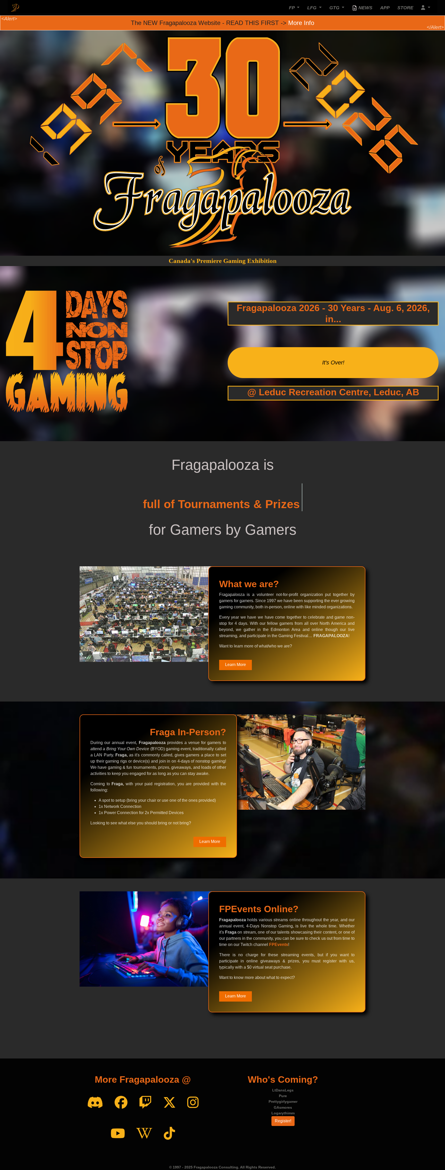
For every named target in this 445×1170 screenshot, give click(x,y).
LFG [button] (312, 7)
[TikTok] (169, 1133)
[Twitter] (169, 1102)
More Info (301, 22)
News (364, 7)
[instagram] (193, 1102)
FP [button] (292, 7)
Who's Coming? (283, 1079)
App (385, 7)
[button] (425, 7)
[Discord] (95, 1102)
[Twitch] (145, 1102)
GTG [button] (335, 7)
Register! (283, 1121)
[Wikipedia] (144, 1133)
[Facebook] (121, 1102)
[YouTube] (117, 1133)
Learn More (235, 664)
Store (405, 7)
